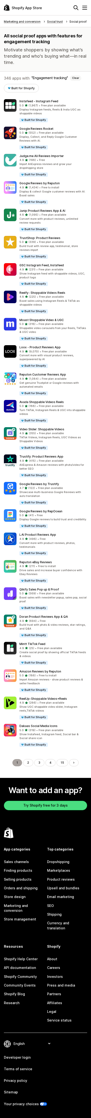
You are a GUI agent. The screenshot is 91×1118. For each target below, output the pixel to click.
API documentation (20, 968)
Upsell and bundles (63, 888)
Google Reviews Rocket (36, 128)
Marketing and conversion (16, 908)
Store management (20, 919)
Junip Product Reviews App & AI (42, 211)
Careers (53, 968)
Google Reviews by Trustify (39, 484)
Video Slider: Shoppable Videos (41, 429)
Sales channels (16, 862)
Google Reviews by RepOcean (40, 511)
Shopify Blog (14, 994)
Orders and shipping (21, 888)
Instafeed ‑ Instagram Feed (38, 101)
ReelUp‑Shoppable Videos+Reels (43, 698)
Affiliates (54, 1003)
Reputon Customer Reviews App (42, 374)
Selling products (18, 879)
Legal (51, 1011)
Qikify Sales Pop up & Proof (39, 589)
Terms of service (18, 1069)
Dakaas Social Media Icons (38, 726)
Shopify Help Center (21, 959)
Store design (14, 897)
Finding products (18, 870)
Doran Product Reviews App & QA (43, 616)
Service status (59, 1020)
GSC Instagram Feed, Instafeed (41, 265)
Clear (75, 78)
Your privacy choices (21, 1104)
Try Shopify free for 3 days (45, 805)
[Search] (76, 7)
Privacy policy (15, 1080)
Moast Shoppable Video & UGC (41, 320)
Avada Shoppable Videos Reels (41, 402)
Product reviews (61, 879)
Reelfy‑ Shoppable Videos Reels (42, 293)
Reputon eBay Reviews (35, 562)
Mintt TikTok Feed (32, 644)
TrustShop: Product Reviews (39, 238)
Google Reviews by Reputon (39, 183)
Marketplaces (58, 870)
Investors (55, 976)
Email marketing (60, 897)
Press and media (61, 985)
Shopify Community (20, 976)
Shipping (54, 914)
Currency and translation (58, 925)
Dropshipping (58, 862)
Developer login (17, 1057)
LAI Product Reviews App (37, 534)
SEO (50, 906)
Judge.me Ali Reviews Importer (41, 156)
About (52, 959)
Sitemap (11, 1092)
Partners (54, 994)
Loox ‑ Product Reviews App (40, 347)
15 (62, 762)
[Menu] (84, 7)
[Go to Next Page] (73, 762)
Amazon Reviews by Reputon (40, 671)
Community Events (20, 985)
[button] (45, 111)
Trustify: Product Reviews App (41, 456)
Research (11, 1003)
